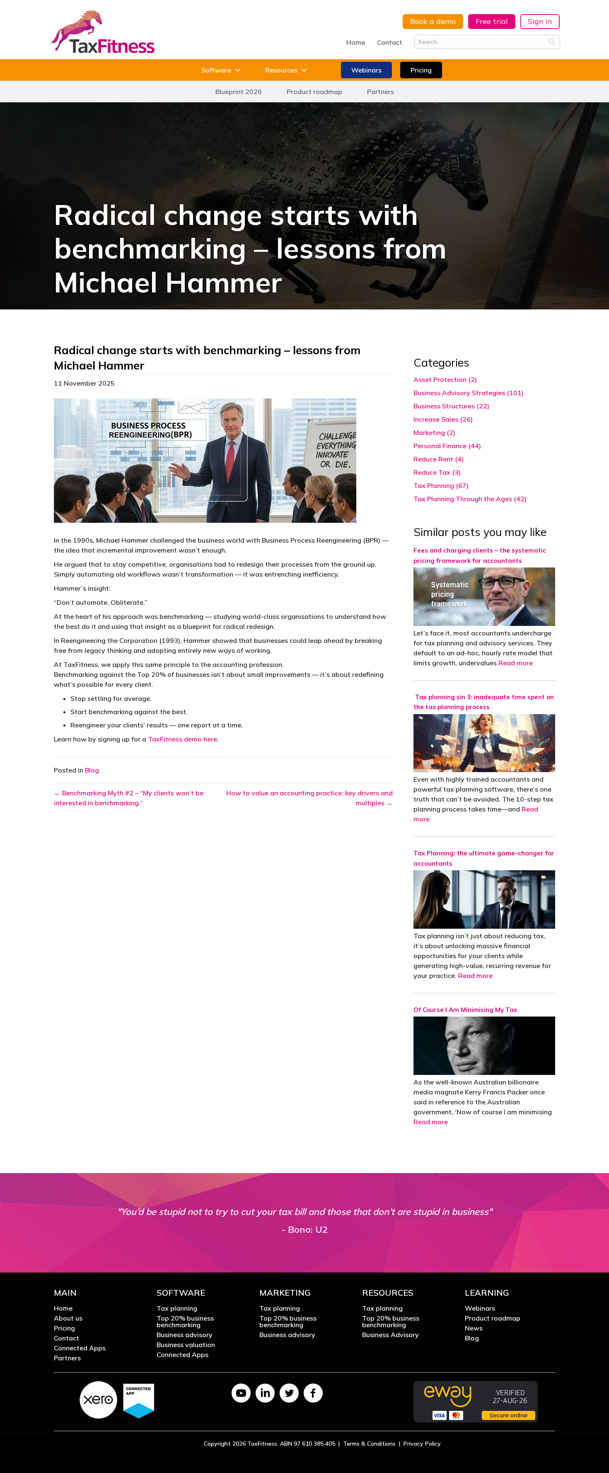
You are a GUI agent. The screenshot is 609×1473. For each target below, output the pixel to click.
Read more (515, 663)
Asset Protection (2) (445, 379)
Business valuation (186, 1345)
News (474, 1328)
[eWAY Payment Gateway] (475, 1401)
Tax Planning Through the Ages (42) (470, 499)
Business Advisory (390, 1335)
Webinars (480, 1308)
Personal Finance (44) (447, 446)
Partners (67, 1358)
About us (68, 1318)
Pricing (64, 1328)
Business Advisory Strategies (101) (468, 393)
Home (355, 42)
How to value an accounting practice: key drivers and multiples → (309, 798)
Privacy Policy (422, 1443)
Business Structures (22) (451, 406)
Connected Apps (80, 1348)
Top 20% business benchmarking (185, 1322)
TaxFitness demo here (182, 739)
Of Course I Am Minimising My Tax (465, 1010)
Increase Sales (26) (443, 419)
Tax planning (177, 1308)
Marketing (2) (434, 432)
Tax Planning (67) (441, 485)
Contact (389, 42)
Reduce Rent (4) (438, 459)
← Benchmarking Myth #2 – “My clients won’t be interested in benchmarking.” (128, 798)
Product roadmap (492, 1318)
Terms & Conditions (369, 1443)
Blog (92, 770)
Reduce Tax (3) (437, 472)
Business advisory (185, 1335)
